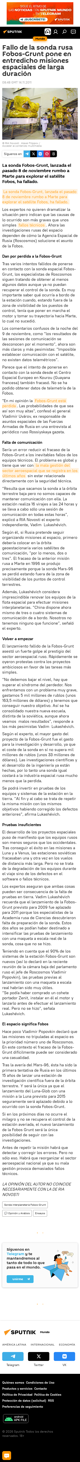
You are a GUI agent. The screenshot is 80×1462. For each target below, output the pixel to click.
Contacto (40, 1389)
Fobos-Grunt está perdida (34, 403)
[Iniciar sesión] (55, 31)
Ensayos (40, 1213)
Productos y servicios (17, 1389)
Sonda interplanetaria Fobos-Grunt (25, 1204)
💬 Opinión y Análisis (17, 1213)
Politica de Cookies (47, 1395)
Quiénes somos (13, 1383)
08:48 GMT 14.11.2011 (17, 82)
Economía (67, 1344)
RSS (51, 1401)
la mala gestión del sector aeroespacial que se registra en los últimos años (40, 470)
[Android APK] (16, 1419)
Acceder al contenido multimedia (22, 145)
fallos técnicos (32, 225)
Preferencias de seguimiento (22, 1407)
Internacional (42, 1344)
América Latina (14, 1344)
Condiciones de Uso (40, 1383)
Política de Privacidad (17, 1395)
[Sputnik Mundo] (13, 33)
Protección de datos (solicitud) (24, 1401)
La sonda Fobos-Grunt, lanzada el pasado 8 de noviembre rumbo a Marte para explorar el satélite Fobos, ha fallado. (40, 197)
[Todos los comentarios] (6, 1455)
